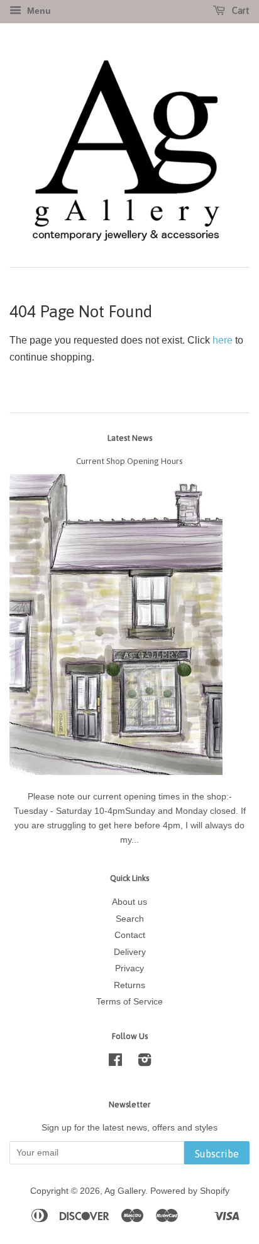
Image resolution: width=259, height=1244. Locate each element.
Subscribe (217, 1153)
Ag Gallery (124, 1191)
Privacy (129, 968)
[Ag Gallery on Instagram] (145, 1062)
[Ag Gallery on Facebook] (115, 1062)
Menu (38, 11)
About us (129, 902)
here (222, 340)
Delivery (130, 952)
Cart (240, 11)
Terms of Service (129, 1001)
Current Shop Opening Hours (129, 461)
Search (130, 919)
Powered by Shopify (189, 1191)
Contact (129, 935)
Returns (129, 985)
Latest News (129, 438)
